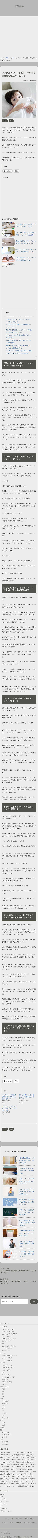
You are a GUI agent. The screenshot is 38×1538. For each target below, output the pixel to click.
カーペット (3, 1353)
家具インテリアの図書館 (14, 1537)
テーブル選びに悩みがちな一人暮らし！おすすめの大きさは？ (18, 1483)
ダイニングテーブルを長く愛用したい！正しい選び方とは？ (17, 1462)
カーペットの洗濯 (7, 1360)
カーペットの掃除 (7, 1358)
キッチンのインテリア (8, 1367)
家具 (7, 58)
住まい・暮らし (4, 1387)
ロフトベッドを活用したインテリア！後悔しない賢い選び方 (26, 1212)
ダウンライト (5, 1432)
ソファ (3, 1408)
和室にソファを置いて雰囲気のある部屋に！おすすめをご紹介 (18, 1464)
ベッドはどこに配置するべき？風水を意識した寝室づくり (26, 1253)
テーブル (4, 1413)
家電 (1, 1420)
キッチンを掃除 (6, 1370)
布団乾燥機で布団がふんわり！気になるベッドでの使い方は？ (26, 1233)
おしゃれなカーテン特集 (9, 1346)
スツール (4, 1406)
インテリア (3, 1327)
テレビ (3, 1423)
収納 (3, 1391)
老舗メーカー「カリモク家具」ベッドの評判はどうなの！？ (26, 1181)
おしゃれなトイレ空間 (8, 1377)
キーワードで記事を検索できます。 (11, 1296)
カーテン (2, 1343)
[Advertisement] (19, 35)
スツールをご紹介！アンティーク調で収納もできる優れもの (17, 1486)
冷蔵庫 (3, 1425)
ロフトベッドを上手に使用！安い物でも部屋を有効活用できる (26, 1191)
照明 (1, 1430)
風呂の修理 (5, 1442)
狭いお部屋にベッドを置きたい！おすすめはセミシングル (26, 1097)
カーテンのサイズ (7, 1348)
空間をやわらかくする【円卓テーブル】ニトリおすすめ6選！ (17, 1481)
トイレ (2, 1372)
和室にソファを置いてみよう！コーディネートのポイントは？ (18, 1457)
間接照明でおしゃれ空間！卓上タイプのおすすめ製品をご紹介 (18, 1479)
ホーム (2, 58)
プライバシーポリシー (6, 1511)
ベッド (11, 58)
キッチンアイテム (7, 1365)
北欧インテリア (6, 1341)
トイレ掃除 (5, 1379)
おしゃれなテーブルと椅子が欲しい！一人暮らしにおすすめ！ (18, 1459)
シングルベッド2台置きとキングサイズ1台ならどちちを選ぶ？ (9, 1097)
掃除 (3, 1394)
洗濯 (3, 1396)
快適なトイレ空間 (7, 1382)
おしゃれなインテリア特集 (9, 1334)
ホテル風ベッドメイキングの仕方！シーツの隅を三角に (26, 1170)
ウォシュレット (6, 1374)
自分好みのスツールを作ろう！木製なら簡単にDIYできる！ (17, 1467)
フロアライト (4, 1384)
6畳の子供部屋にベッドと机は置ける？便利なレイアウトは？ (27, 1160)
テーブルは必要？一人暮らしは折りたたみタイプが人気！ (16, 1476)
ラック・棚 (5, 1418)
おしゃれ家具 (5, 1401)
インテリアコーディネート (9, 1329)
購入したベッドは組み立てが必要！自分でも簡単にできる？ (26, 1201)
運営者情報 (3, 1508)
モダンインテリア (7, 1336)
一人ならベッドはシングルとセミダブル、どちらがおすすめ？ (9, 1108)
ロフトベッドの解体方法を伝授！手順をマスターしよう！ (26, 1243)
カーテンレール (6, 1351)
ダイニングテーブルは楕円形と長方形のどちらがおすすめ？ (17, 1455)
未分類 (2, 1427)
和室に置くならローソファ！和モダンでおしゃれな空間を (16, 1452)
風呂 (1, 1439)
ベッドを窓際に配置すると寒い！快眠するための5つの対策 (27, 1222)
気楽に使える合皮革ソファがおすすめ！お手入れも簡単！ (16, 1474)
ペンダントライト (7, 1434)
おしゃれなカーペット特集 (9, 1355)
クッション (5, 1403)
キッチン (2, 1363)
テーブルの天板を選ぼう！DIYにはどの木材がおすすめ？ (16, 1469)
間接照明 (4, 1437)
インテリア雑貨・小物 (8, 1331)
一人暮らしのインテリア (9, 1339)
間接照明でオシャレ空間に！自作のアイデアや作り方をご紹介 (18, 1471)
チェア (3, 1411)
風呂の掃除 (5, 1444)
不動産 (3, 1389)
